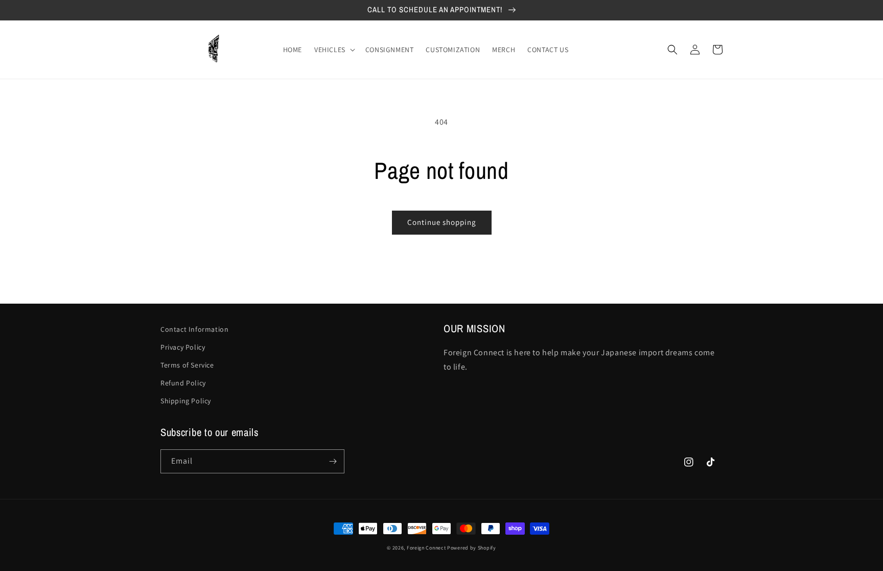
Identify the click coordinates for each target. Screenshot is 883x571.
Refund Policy (183, 382)
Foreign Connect (426, 547)
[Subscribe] (332, 461)
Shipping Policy (185, 400)
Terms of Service (187, 365)
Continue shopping (441, 222)
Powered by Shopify (471, 547)
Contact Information (194, 329)
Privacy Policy (182, 347)
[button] (333, 49)
